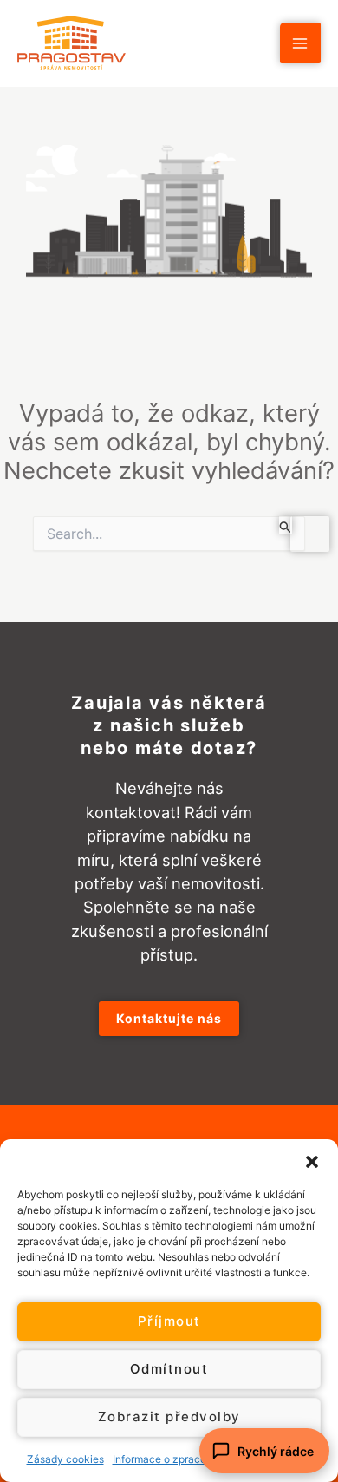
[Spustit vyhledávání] (285, 525)
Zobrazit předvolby (169, 1416)
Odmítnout (169, 1369)
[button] (312, 1161)
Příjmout (169, 1321)
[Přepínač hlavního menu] (300, 43)
